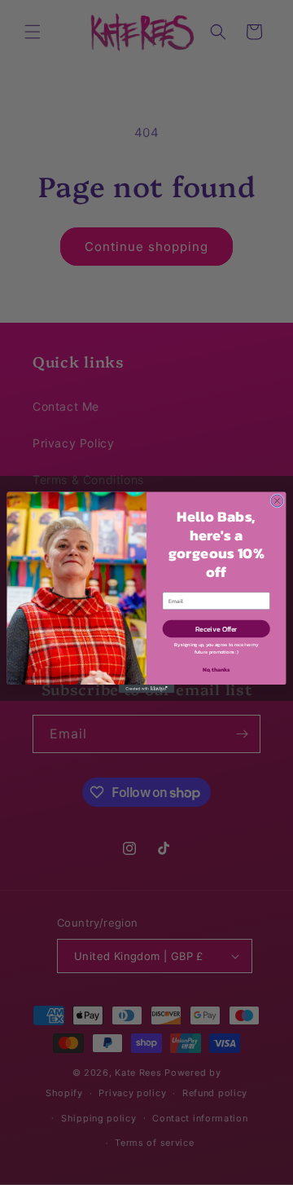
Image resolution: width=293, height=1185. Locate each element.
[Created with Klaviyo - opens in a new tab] (147, 689)
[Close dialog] (277, 501)
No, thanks (216, 669)
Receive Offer (216, 628)
